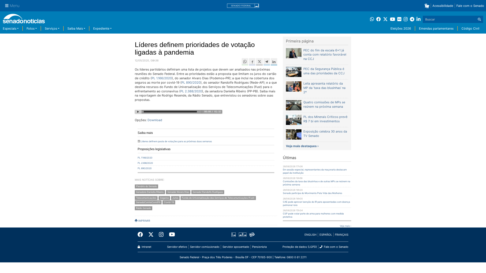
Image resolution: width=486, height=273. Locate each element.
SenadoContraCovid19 (148, 202)
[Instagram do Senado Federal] (161, 234)
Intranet (146, 246)
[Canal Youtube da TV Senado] (170, 234)
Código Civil (470, 28)
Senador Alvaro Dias (178, 192)
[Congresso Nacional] (243, 234)
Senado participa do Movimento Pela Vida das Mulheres (312, 193)
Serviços (51, 28)
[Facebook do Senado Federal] (142, 234)
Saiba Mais (75, 28)
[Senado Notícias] (24, 20)
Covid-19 (169, 202)
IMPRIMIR (143, 220)
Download (155, 120)
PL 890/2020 (190, 82)
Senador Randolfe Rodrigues (208, 192)
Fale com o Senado (470, 6)
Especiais (9, 28)
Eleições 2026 (401, 28)
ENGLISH (310, 234)
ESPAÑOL (326, 234)
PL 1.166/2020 (162, 78)
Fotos (31, 28)
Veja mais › (345, 225)
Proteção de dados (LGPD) (299, 246)
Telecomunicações (146, 198)
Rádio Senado (143, 208)
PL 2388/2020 (145, 163)
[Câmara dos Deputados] (233, 234)
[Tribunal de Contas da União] (252, 234)
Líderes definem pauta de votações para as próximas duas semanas (176, 141)
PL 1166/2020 (145, 157)
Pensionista (259, 246)
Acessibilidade (442, 6)
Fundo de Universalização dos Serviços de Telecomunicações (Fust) (218, 198)
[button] (427, 5)
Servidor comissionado (204, 246)
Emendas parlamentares (436, 28)
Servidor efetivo (177, 246)
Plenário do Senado (146, 186)
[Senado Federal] (243, 6)
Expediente (101, 28)
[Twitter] (151, 234)
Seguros (164, 198)
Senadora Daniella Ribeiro (150, 192)
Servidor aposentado (235, 246)
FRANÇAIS (341, 234)
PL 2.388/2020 (191, 91)
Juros (175, 198)
